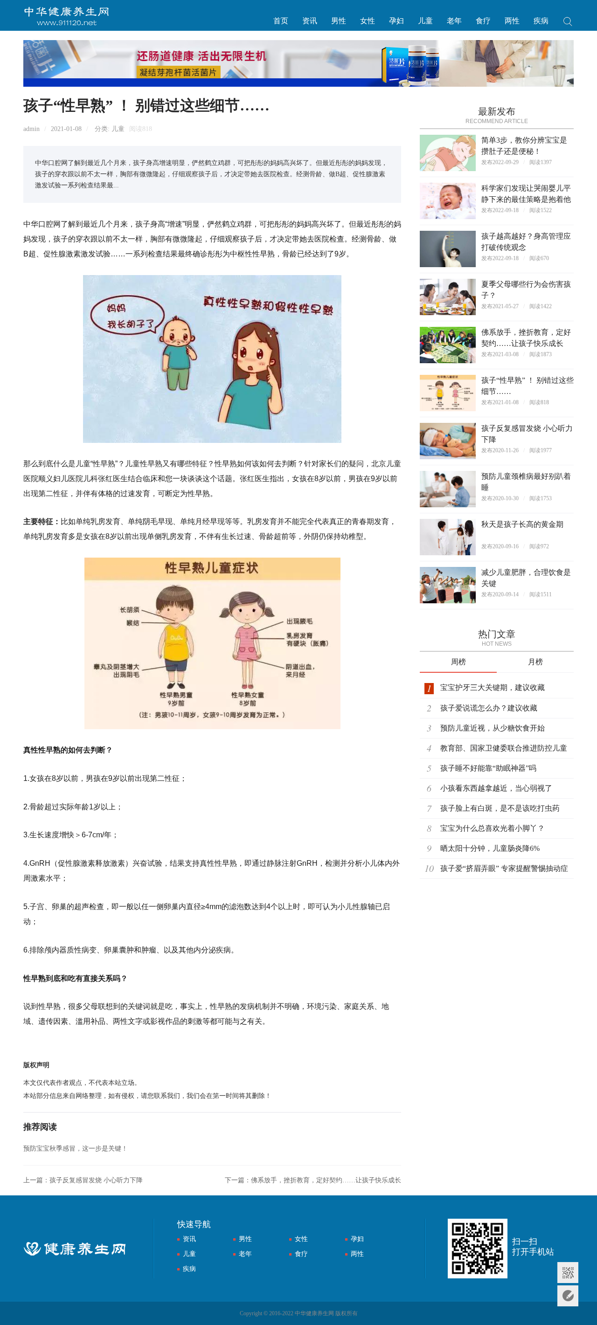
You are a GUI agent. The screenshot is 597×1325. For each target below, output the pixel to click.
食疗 (483, 21)
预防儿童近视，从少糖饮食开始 (492, 728)
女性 (367, 21)
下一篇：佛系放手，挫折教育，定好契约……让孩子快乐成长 (313, 1180)
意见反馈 (567, 1295)
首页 (280, 21)
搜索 (568, 22)
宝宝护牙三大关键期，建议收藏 (492, 687)
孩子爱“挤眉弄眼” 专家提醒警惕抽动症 (504, 868)
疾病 (541, 21)
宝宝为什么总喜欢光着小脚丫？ (492, 828)
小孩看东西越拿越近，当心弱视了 (496, 788)
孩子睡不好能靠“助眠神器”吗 (488, 768)
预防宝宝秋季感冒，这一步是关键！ (75, 1148)
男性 (338, 21)
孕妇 (396, 21)
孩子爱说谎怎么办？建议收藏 (488, 708)
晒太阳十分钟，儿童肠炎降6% (490, 848)
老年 (454, 21)
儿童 (425, 21)
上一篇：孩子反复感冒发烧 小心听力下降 (83, 1180)
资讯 (309, 21)
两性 (512, 21)
